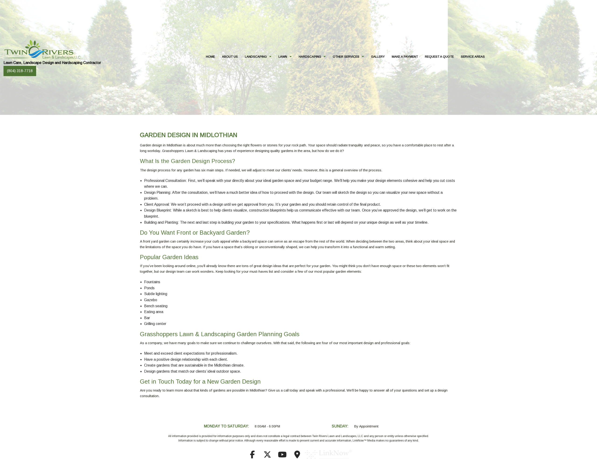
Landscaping (256, 56)
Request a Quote (439, 56)
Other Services (346, 56)
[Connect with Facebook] (252, 456)
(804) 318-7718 (20, 71)
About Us (230, 56)
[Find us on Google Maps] (297, 456)
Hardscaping (310, 56)
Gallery (378, 56)
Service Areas (473, 56)
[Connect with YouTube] (282, 456)
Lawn (282, 56)
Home (210, 56)
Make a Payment (405, 56)
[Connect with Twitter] (267, 456)
